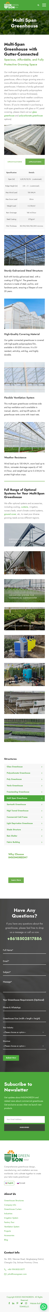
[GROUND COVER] (24, 730)
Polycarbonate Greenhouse (18, 773)
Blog (6, 1239)
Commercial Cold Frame (17, 817)
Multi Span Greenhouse (17, 798)
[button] (43, 1306)
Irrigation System (11, 1217)
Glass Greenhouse (15, 766)
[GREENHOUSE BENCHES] (24, 618)
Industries (8, 1213)
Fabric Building (13, 842)
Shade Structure (14, 829)
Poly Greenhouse (14, 779)
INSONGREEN (28, 1297)
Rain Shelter (12, 836)
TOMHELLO (24, 1306)
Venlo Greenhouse (15, 785)
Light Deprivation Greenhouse (20, 823)
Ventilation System (11, 1226)
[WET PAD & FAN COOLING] (24, 562)
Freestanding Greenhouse (18, 792)
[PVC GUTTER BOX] (24, 702)
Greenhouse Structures (14, 1200)
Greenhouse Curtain (13, 1209)
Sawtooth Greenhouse (16, 804)
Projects (7, 1231)
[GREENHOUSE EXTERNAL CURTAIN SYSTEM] (24, 534)
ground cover (10, 514)
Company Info (10, 1204)
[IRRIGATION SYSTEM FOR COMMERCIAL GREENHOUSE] (24, 590)
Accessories (9, 1235)
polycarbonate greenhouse (31, 115)
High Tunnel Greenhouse (17, 810)
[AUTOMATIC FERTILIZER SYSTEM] (24, 646)
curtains (24, 506)
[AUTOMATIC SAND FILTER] (24, 674)
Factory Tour (9, 1222)
